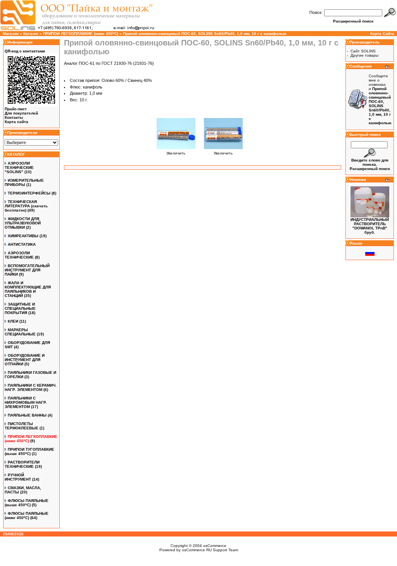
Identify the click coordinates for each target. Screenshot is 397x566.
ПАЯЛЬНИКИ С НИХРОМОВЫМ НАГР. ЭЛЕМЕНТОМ (26, 402)
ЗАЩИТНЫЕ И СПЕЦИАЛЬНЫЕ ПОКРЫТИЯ (20, 308)
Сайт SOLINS (363, 51)
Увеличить (175, 153)
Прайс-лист (16, 109)
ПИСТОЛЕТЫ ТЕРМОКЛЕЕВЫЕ (21, 426)
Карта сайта (16, 122)
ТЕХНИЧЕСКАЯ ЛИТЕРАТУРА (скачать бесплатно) (26, 206)
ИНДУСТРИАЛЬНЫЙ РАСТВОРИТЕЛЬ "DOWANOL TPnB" (369, 223)
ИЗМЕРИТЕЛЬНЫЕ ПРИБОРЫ (24, 182)
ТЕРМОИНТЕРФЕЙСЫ (29, 193)
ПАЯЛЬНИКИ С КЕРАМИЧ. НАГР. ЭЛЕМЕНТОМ (31, 387)
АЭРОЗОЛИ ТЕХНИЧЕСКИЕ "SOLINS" (19, 167)
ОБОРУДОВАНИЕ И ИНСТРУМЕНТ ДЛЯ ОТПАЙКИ (25, 359)
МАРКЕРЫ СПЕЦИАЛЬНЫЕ (20, 332)
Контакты (14, 117)
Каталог (30, 33)
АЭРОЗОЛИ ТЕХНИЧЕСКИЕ (19, 255)
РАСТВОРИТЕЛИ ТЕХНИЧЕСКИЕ (22, 464)
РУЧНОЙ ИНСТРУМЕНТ (18, 477)
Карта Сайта (382, 33)
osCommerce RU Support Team (210, 550)
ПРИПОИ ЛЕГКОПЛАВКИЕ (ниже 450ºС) (80, 33)
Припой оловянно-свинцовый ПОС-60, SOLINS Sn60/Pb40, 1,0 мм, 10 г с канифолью (205, 33)
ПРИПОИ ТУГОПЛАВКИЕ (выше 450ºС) (29, 451)
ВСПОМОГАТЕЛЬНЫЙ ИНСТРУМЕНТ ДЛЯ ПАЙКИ (27, 270)
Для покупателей (21, 113)
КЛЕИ (13, 321)
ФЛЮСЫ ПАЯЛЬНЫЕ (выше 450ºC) (26, 502)
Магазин (11, 33)
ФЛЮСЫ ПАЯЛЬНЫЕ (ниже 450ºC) (26, 515)
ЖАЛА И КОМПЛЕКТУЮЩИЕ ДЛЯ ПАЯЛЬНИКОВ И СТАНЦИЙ (28, 289)
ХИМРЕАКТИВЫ (23, 236)
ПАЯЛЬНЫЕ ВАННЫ (27, 415)
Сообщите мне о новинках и (380, 99)
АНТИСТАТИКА (22, 244)
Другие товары (364, 55)
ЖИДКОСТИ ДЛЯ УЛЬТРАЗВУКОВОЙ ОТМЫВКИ (23, 223)
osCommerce (214, 545)
